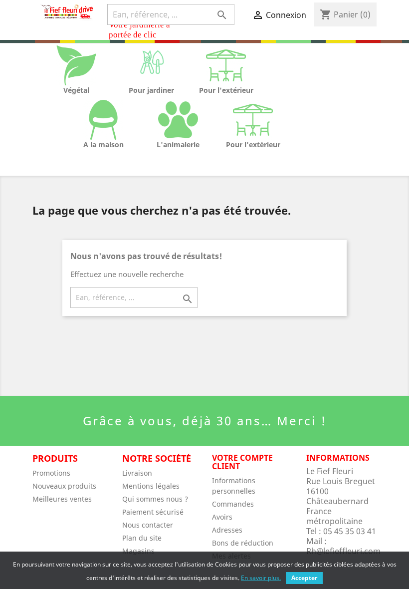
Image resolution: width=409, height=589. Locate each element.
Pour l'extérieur (226, 90)
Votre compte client (242, 462)
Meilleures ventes (62, 499)
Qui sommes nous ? (155, 499)
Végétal (76, 90)
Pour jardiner (151, 90)
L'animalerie (178, 144)
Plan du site (142, 538)
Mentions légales (151, 486)
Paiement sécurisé (153, 512)
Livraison (137, 473)
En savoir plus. (261, 578)
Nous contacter (147, 525)
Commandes (233, 504)
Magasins (138, 551)
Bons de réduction (242, 543)
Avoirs (222, 517)
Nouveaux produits (64, 486)
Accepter (304, 578)
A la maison (103, 144)
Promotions (51, 473)
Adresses (227, 530)
